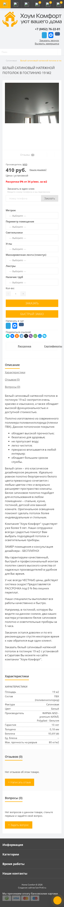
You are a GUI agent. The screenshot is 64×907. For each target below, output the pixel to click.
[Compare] (58, 154)
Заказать (49, 198)
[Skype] (44, 336)
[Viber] (31, 336)
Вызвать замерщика (47, 43)
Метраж (11, 210)
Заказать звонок (49, 40)
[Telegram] (21, 336)
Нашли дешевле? (38, 169)
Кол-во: (10, 288)
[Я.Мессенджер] (8, 336)
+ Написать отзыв (19, 782)
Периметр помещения (20, 221)
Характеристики (15, 372)
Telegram (44, 35)
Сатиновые (11, 60)
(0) (32, 154)
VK (57, 34)
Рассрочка (22, 346)
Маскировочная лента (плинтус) (26, 254)
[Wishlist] (50, 154)
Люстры (11, 266)
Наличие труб (14, 277)
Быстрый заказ (32, 314)
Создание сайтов (26, 887)
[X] (26, 336)
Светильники (14, 232)
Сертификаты (49, 346)
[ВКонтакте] (12, 336)
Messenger (50, 35)
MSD (25, 164)
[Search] (59, 52)
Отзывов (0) (12, 379)
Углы (9, 243)
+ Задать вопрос (18, 825)
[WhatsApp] (35, 336)
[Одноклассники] (17, 336)
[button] (26, 4)
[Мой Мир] (40, 336)
